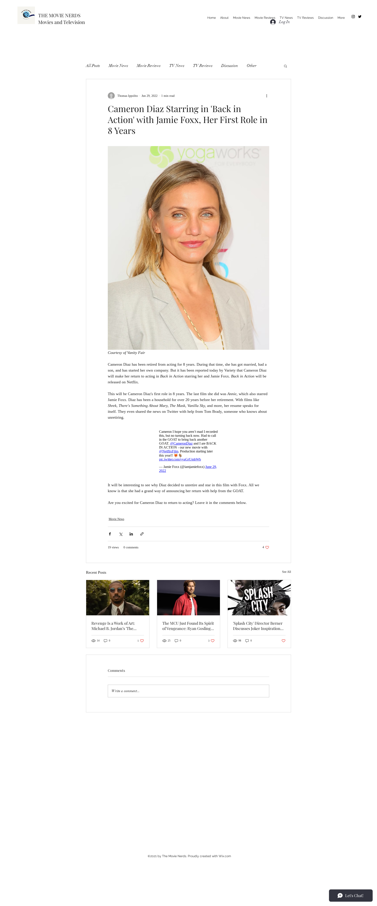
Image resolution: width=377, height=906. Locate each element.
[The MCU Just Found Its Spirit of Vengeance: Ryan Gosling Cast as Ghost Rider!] (188, 597)
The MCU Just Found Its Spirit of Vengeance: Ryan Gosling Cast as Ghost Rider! (188, 626)
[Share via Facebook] (110, 534)
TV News (176, 65)
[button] (285, 66)
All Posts (93, 65)
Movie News (118, 65)
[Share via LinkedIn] (131, 534)
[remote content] (188, 451)
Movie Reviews (149, 65)
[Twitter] (360, 16)
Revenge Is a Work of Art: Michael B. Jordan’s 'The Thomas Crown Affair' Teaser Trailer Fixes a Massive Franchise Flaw (116, 626)
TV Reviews (202, 65)
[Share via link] (142, 534)
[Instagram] (353, 16)
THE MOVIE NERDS (59, 15)
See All (286, 571)
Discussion (229, 65)
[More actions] (266, 95)
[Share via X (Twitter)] (120, 534)
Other (251, 65)
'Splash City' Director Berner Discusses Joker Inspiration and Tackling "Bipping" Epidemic (258, 626)
